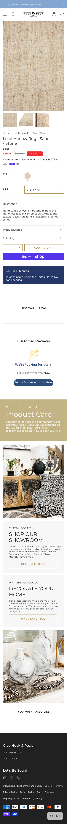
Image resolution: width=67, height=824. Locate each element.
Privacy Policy (10, 792)
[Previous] (3, 4)
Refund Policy (27, 792)
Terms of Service (45, 792)
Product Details (12, 229)
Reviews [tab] (27, 308)
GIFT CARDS (10, 758)
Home (6, 133)
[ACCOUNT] (54, 14)
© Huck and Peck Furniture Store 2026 (22, 786)
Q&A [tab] (43, 308)
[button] (13, 14)
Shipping (8, 238)
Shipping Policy (11, 798)
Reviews (59, 786)
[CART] (62, 14)
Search (48, 786)
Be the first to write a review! (33, 382)
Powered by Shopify (32, 798)
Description (10, 203)
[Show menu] (5, 14)
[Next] (63, 4)
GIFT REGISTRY (12, 752)
